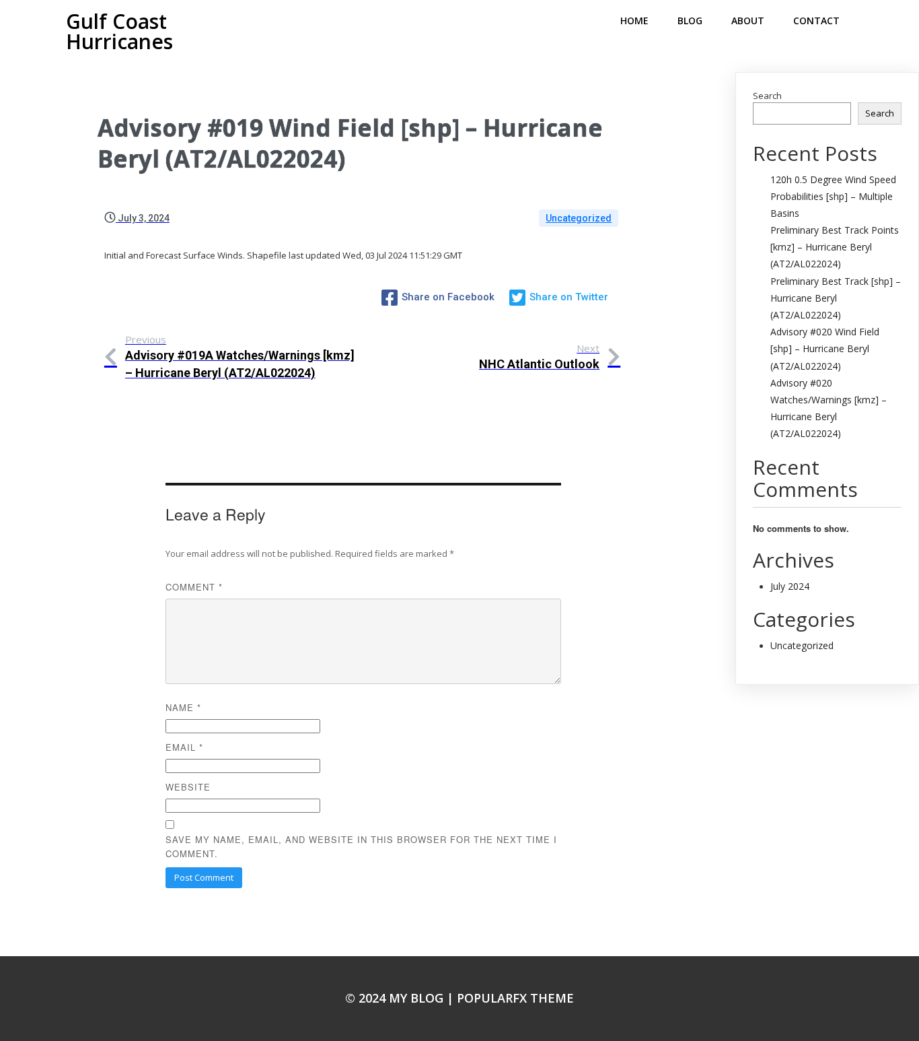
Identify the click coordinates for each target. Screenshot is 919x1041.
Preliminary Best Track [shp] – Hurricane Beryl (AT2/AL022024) (835, 298)
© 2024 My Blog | (401, 998)
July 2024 (789, 586)
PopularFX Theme (515, 998)
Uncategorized (579, 218)
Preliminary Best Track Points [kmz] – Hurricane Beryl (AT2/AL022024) (834, 247)
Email (184, 747)
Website (188, 786)
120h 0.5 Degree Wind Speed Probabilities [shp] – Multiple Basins (833, 196)
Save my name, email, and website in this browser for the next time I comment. (361, 846)
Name (183, 707)
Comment (194, 586)
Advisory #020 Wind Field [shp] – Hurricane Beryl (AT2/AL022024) (824, 348)
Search (767, 96)
